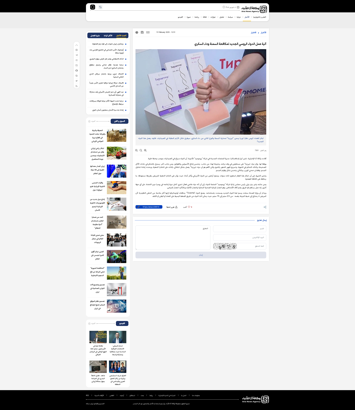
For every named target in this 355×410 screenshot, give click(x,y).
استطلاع (132, 395)
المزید (93, 121)
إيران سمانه (89, 403)
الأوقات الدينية (99, 395)
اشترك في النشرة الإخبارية (167, 395)
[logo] (254, 9)
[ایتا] (77, 65)
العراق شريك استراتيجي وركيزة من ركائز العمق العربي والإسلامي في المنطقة (117, 380)
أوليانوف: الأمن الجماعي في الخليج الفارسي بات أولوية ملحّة (106, 51)
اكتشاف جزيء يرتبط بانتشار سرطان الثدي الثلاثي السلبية (106, 75)
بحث (142, 395)
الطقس (112, 395)
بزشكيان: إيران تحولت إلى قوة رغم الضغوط (108, 44)
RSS (87, 395)
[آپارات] (77, 60)
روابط (151, 395)
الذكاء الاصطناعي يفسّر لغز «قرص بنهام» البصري (107, 59)
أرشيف (122, 395)
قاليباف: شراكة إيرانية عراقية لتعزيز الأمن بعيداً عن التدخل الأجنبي (106, 85)
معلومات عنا (196, 395)
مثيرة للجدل (95, 35)
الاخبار (253, 32)
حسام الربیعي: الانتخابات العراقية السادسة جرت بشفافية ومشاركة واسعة (118, 350)
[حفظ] (142, 32)
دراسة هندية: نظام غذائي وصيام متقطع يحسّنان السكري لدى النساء (106, 66)
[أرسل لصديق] (147, 32)
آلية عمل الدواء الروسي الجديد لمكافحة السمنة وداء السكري (230, 44)
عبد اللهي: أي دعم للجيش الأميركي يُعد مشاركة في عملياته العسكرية (106, 94)
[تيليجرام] (76, 55)
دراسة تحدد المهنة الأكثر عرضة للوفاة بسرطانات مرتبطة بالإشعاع (106, 103)
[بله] (77, 76)
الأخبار (263, 32)
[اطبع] (136, 32)
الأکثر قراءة (108, 35)
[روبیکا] (77, 70)
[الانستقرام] (77, 50)
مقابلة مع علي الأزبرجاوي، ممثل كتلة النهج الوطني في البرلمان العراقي (98, 350)
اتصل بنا (183, 395)
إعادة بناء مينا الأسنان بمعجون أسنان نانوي (108, 110)
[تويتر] (77, 81)
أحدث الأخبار (121, 35)
